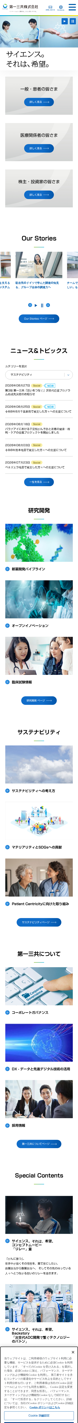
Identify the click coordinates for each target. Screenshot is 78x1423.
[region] (39, 1374)
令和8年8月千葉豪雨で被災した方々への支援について (38, 411)
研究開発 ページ (36, 700)
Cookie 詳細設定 (39, 1395)
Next (48, 305)
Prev (30, 305)
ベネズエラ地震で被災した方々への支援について (35, 467)
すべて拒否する (39, 1405)
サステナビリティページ (36, 922)
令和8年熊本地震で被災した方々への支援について (36, 450)
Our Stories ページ (35, 318)
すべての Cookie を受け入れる (39, 1416)
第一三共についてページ (36, 1144)
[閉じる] (73, 1331)
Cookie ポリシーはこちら (45, 1386)
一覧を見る (36, 482)
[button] (72, 7)
